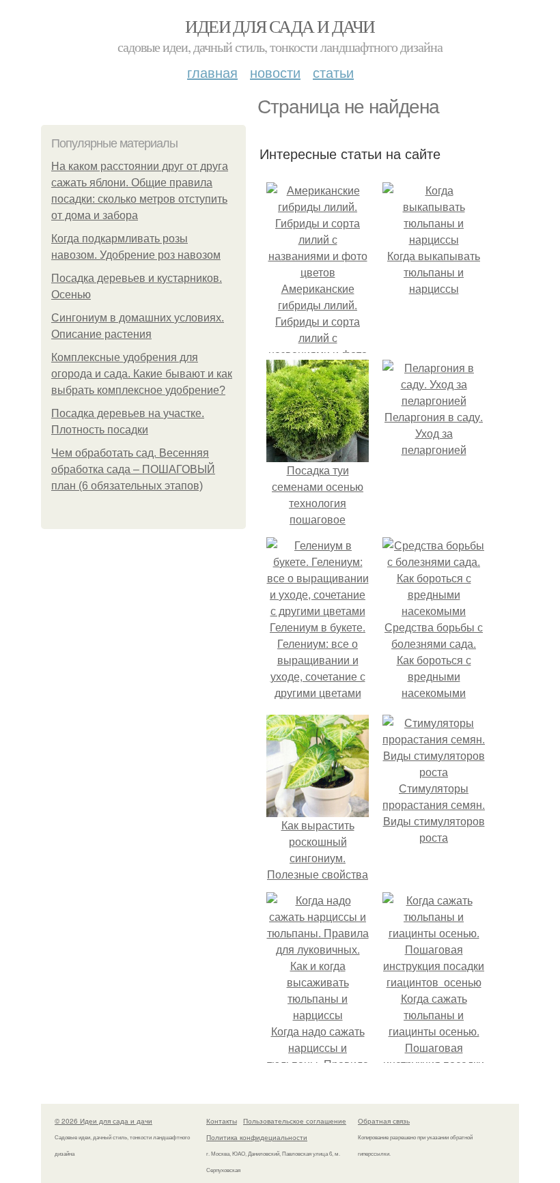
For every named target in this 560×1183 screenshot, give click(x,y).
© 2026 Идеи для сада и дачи (103, 1121)
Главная (212, 72)
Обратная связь (384, 1121)
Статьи (333, 72)
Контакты (221, 1121)
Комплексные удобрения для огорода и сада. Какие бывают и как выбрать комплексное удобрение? (141, 374)
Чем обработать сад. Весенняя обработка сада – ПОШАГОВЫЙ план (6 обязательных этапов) (133, 469)
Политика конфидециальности (256, 1137)
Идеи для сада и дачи (279, 26)
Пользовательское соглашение (294, 1121)
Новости (275, 72)
